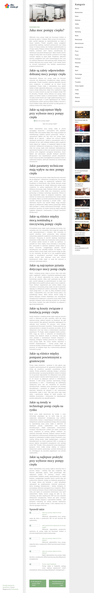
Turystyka (78, 82)
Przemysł (77, 59)
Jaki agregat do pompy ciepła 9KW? (36, 583)
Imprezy (77, 28)
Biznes (77, 8)
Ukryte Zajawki (79, 86)
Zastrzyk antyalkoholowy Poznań (82, 209)
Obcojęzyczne (79, 47)
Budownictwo (34, 27)
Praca (76, 51)
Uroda (77, 89)
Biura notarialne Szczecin (82, 197)
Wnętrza (77, 97)
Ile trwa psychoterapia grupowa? (81, 171)
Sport (76, 70)
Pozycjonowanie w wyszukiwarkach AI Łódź (57, 583)
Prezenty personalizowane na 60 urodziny (81, 248)
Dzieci (76, 16)
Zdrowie (77, 101)
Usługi (77, 93)
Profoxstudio (14, 589)
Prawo (77, 55)
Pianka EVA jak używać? (82, 133)
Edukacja (77, 20)
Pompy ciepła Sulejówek (49, 564)
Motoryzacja (78, 39)
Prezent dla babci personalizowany (80, 234)
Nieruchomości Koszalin (82, 221)
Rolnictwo (78, 62)
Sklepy (77, 66)
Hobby (77, 24)
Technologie (78, 74)
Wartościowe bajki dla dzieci (81, 121)
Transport (78, 78)
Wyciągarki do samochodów (79, 185)
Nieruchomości (79, 43)
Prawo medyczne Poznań (82, 144)
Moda (76, 35)
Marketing (78, 31)
